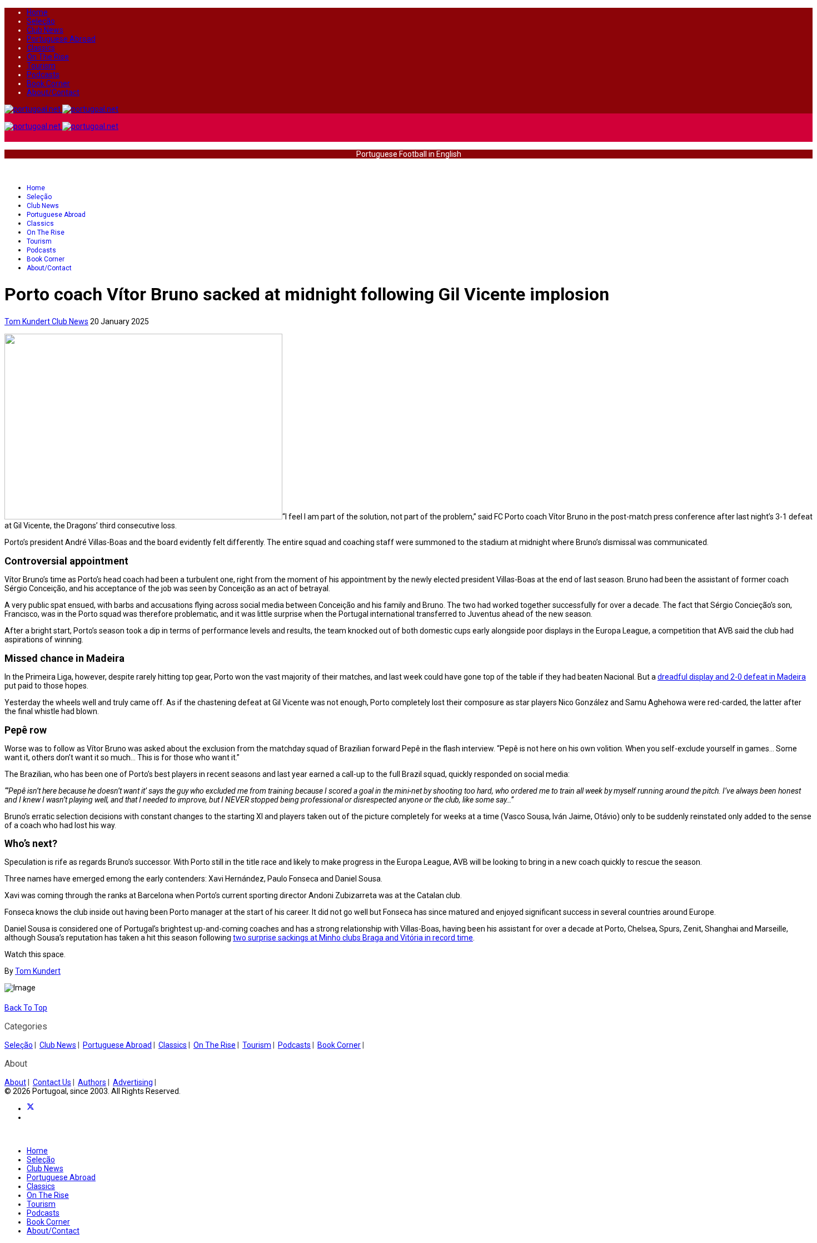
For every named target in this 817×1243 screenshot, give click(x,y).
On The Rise (48, 56)
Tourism (41, 65)
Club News (45, 30)
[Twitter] (30, 1108)
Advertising (133, 1082)
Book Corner (48, 83)
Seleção (41, 21)
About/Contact (53, 92)
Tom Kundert (38, 971)
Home (37, 12)
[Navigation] (7, 170)
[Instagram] (30, 1117)
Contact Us (52, 1082)
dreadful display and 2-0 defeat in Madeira (731, 676)
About (15, 1082)
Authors (92, 1082)
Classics (41, 47)
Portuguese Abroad (61, 38)
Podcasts (43, 74)
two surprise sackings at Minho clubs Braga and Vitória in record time (353, 937)
